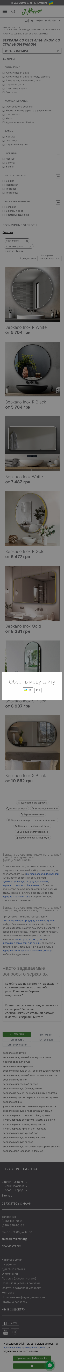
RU (38, 690)
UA (29, 690)
